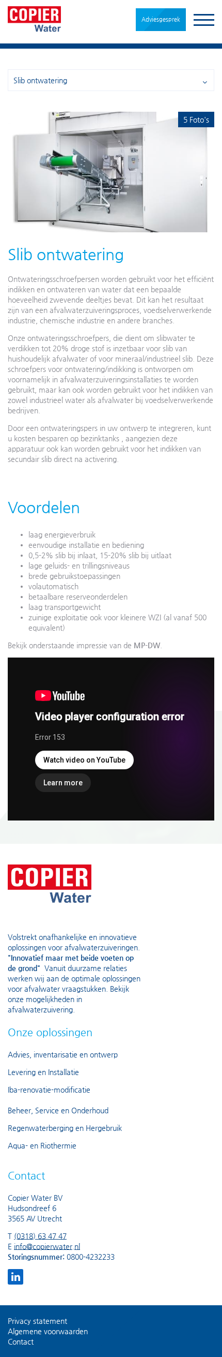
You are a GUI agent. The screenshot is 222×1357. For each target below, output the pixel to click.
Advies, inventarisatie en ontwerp (63, 1054)
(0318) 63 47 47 (40, 1236)
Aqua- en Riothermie (42, 1145)
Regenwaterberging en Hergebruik (65, 1128)
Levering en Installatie (43, 1072)
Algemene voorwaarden (48, 1331)
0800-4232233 (91, 1256)
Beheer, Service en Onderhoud (58, 1110)
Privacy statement (37, 1321)
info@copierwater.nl (47, 1246)
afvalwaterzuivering (40, 1009)
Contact (21, 1341)
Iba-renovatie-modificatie (49, 1089)
